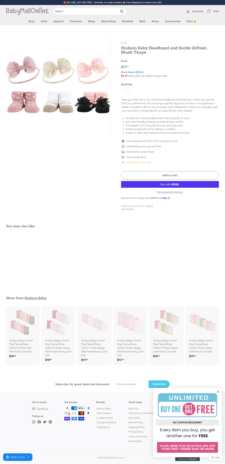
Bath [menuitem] (143, 21)
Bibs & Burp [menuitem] (108, 21)
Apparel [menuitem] (58, 21)
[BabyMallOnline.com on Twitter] (44, 422)
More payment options (170, 192)
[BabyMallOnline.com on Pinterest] (50, 422)
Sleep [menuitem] (91, 21)
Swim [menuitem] (155, 21)
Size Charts (135, 417)
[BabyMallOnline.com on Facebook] (39, 422)
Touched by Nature (106, 422)
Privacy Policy (136, 431)
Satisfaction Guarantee (141, 413)
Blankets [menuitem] (127, 21)
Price (124, 61)
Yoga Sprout (103, 427)
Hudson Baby (35, 298)
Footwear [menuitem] (76, 21)
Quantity (126, 84)
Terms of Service (138, 436)
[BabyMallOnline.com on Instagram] (33, 422)
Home (124, 42)
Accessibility (135, 441)
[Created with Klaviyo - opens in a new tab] (187, 459)
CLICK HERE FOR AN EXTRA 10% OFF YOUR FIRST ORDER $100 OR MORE (187, 447)
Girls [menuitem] (44, 21)
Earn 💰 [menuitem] (191, 21)
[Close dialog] (218, 391)
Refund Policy (136, 422)
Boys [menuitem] (32, 21)
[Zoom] (58, 85)
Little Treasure (104, 413)
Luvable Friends (104, 417)
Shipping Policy (136, 427)
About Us (133, 408)
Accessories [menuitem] (173, 21)
